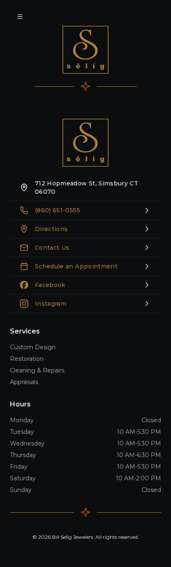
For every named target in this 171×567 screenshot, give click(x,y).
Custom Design (33, 347)
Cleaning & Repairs (37, 370)
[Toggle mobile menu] (20, 16)
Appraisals (24, 382)
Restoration (27, 359)
